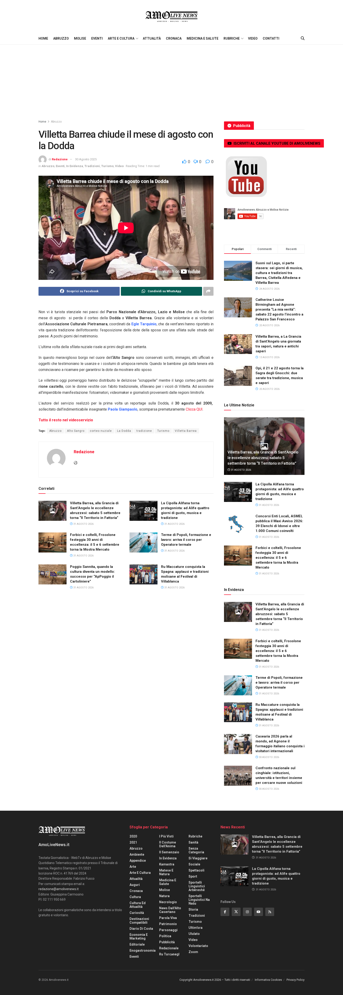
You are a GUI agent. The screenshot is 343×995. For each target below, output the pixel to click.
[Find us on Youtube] (258, 912)
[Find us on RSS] (269, 912)
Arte (133, 866)
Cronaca (174, 38)
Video (253, 38)
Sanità (193, 842)
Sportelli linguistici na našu (199, 899)
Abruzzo (61, 38)
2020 (133, 836)
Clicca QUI (194, 409)
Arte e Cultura (121, 38)
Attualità (152, 38)
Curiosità (137, 913)
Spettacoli (196, 870)
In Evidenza (74, 166)
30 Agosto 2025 (86, 159)
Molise (80, 38)
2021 (133, 842)
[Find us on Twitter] (236, 912)
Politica (165, 936)
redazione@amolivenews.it (58, 889)
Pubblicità (167, 942)
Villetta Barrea (186, 430)
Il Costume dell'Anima (167, 844)
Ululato (194, 934)
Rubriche (232, 38)
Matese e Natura (166, 872)
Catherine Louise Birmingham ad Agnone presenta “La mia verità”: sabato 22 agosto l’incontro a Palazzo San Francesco (279, 309)
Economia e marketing (139, 936)
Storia (193, 909)
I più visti (166, 836)
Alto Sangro (75, 430)
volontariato (198, 946)
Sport (193, 876)
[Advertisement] (172, 79)
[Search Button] (302, 38)
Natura (164, 896)
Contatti (271, 38)
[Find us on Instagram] (247, 912)
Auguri (135, 885)
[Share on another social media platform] (208, 291)
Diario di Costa (141, 928)
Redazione (60, 159)
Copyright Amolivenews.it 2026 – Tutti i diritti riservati (214, 979)
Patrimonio (168, 924)
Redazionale (168, 948)
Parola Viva (168, 918)
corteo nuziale (101, 430)
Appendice (138, 860)
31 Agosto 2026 (83, 523)
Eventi (97, 38)
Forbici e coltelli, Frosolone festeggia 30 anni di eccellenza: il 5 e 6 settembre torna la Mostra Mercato (278, 558)
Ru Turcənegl (169, 954)
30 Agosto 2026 (268, 757)
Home (43, 38)
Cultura (135, 897)
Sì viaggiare (198, 858)
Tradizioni (92, 166)
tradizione (144, 430)
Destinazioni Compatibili (139, 920)
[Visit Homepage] (171, 16)
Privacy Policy (295, 979)
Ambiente (137, 854)
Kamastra (166, 864)
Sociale (194, 864)
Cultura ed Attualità (138, 905)
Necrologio (168, 902)
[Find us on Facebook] (224, 912)
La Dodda (124, 430)
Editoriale (137, 944)
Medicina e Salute (202, 38)
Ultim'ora (196, 928)
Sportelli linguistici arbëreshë (197, 886)
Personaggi (168, 930)
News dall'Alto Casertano (170, 910)
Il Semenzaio (169, 852)
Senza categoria (196, 850)
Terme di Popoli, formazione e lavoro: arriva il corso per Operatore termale (186, 540)
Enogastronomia (143, 950)
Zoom (193, 952)
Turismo (107, 166)
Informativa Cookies (268, 979)
